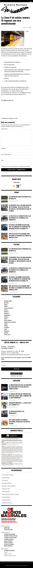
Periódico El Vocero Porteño (10, 536)
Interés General (8, 320)
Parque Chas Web (8, 529)
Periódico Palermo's (9, 539)
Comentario (4, 128)
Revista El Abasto (8, 541)
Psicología (6, 327)
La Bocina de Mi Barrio (9, 550)
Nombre (3, 148)
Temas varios (7, 334)
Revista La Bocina (8, 542)
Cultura (6, 310)
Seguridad (6, 331)
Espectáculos (7, 315)
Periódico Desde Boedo (9, 534)
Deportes (6, 311)
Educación (6, 313)
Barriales (6, 303)
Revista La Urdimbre (9, 544)
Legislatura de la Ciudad (10, 322)
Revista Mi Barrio (8, 546)
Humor (5, 319)
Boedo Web (6, 528)
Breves (5, 304)
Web (2, 160)
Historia (6, 317)
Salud (5, 329)
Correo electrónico (6, 154)
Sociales (6, 333)
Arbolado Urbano (8, 301)
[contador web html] (16, 373)
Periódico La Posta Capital (10, 537)
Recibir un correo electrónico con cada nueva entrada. (16, 166)
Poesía (5, 324)
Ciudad (5, 306)
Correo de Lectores (8, 308)
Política (6, 326)
